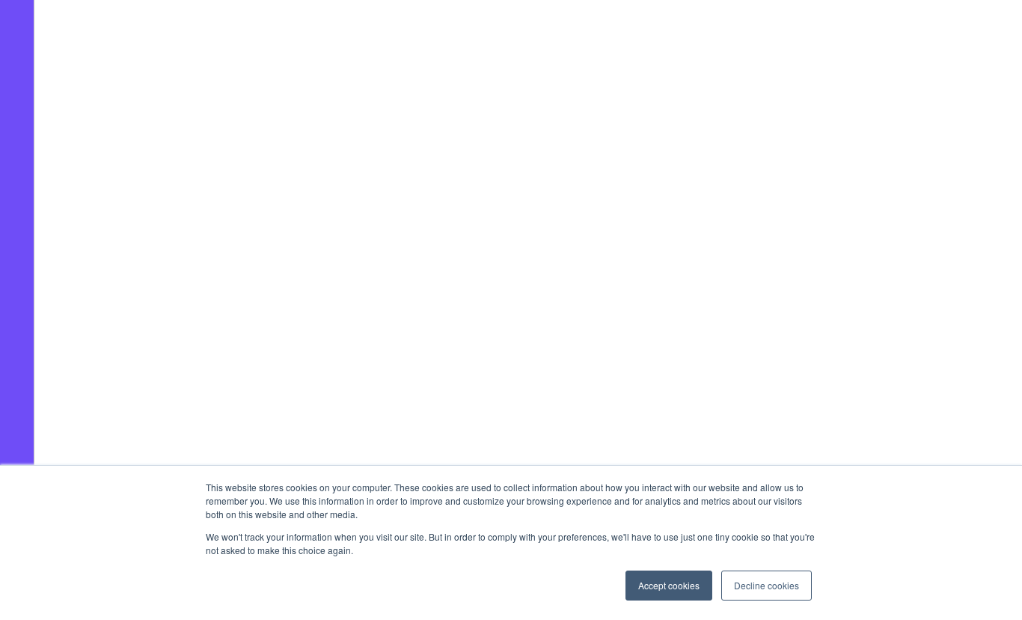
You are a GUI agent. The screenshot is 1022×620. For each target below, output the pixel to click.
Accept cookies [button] (669, 585)
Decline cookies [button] (766, 585)
